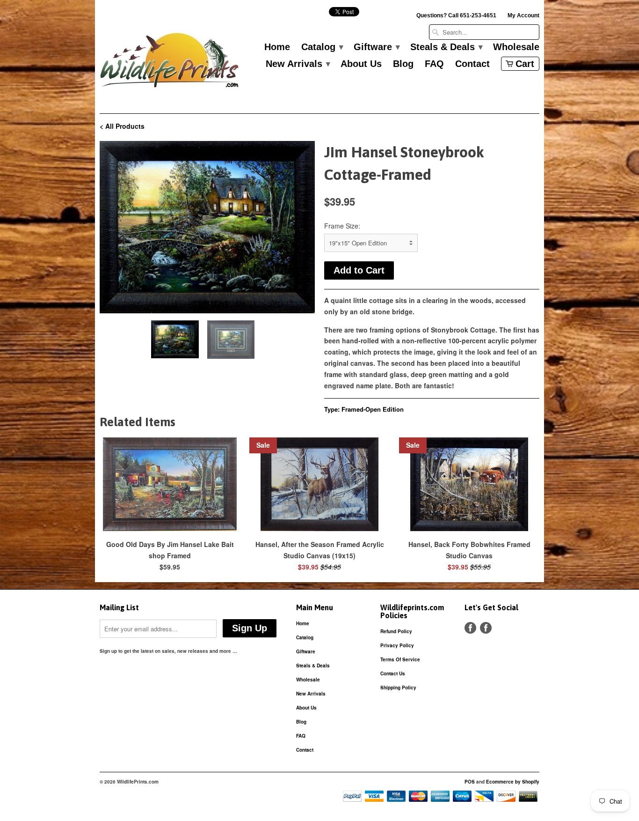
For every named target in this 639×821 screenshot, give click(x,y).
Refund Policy (396, 631)
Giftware (376, 47)
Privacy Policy (397, 645)
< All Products (122, 126)
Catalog (321, 47)
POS (470, 781)
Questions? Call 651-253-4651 (456, 15)
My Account (523, 15)
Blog (403, 64)
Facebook (470, 628)
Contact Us (392, 673)
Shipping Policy (398, 687)
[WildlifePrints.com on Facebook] (486, 628)
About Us (361, 64)
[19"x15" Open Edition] (207, 227)
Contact (472, 64)
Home (277, 47)
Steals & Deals (446, 47)
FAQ (434, 64)
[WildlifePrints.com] (170, 62)
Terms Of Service (400, 659)
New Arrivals (297, 64)
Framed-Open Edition (372, 409)
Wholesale (516, 47)
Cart (525, 64)
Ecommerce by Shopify (512, 781)
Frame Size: (342, 225)
